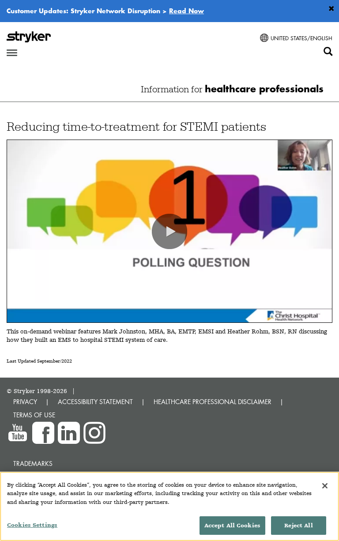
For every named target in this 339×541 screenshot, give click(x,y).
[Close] (325, 486)
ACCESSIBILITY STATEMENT (95, 401)
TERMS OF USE (34, 415)
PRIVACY (25, 401)
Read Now (186, 10)
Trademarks (33, 463)
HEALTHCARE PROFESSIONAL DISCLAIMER (212, 401)
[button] (169, 231)
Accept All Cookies (232, 525)
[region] (169, 506)
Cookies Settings (32, 525)
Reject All (298, 525)
